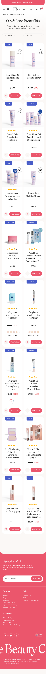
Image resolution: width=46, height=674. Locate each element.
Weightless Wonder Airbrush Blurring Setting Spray (12, 385)
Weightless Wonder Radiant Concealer (33, 315)
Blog (4, 598)
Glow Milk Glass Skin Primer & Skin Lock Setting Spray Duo (34, 453)
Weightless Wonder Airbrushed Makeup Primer (33, 385)
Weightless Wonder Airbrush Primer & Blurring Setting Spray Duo (33, 257)
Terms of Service (8, 620)
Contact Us (27, 595)
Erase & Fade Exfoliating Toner (34, 76)
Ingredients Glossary (10, 605)
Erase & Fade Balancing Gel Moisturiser (12, 137)
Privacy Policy (7, 618)
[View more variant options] (20, 332)
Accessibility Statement (31, 600)
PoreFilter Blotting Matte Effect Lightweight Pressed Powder (12, 453)
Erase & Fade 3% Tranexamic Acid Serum (12, 78)
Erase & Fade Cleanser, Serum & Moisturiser (12, 196)
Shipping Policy (8, 622)
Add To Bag (15, 95)
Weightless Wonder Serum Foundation (12, 315)
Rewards (6, 600)
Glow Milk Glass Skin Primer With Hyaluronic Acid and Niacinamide (34, 512)
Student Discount (9, 607)
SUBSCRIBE (36, 578)
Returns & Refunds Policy (11, 625)
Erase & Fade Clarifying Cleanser (33, 194)
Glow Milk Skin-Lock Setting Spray (12, 510)
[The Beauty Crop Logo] (23, 9)
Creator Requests (9, 602)
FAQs (25, 598)
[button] (6, 95)
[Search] (8, 9)
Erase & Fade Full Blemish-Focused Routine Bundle (34, 137)
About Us (6, 595)
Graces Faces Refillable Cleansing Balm (12, 256)
